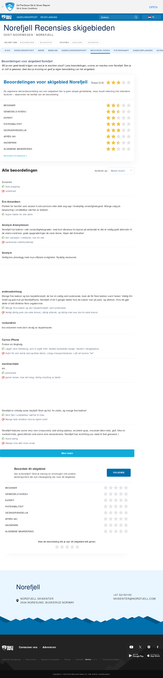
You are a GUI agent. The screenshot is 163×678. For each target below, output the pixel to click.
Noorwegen (27, 42)
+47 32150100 (122, 595)
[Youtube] (131, 647)
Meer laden (67, 453)
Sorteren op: (101, 170)
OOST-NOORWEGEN (18, 35)
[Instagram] (148, 647)
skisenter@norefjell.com (134, 598)
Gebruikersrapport (74, 50)
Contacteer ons (28, 647)
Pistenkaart (121, 50)
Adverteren (49, 647)
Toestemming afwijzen (111, 659)
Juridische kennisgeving (11, 659)
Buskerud (46, 42)
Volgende (119, 472)
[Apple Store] (153, 655)
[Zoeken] (136, 17)
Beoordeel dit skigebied (14, 155)
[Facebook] (157, 647)
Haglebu (77, 42)
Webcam (53, 50)
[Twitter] (140, 647)
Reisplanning (48, 17)
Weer (41, 50)
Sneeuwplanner (143, 50)
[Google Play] (136, 655)
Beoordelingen (100, 50)
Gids (7, 50)
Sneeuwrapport (27, 17)
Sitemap (67, 659)
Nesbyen (93, 42)
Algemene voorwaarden (50, 659)
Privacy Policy (30, 659)
